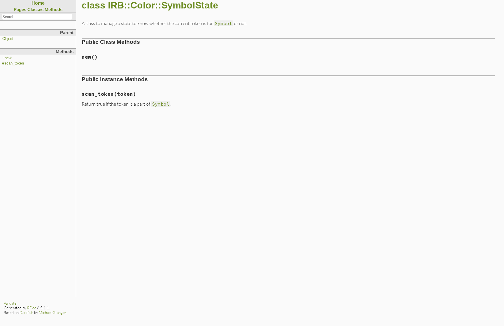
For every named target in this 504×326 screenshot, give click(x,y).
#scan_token (13, 63)
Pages (20, 9)
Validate (10, 303)
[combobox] (37, 17)
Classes (35, 9)
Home (38, 3)
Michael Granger (52, 312)
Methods (53, 9)
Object (7, 39)
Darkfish (26, 312)
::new (6, 58)
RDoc (31, 308)
